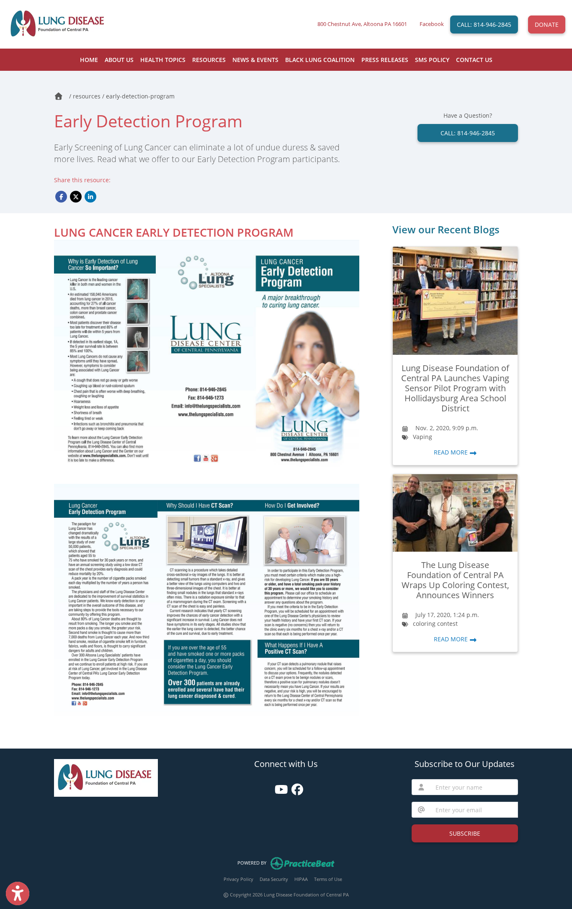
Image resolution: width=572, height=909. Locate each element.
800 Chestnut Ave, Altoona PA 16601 (362, 24)
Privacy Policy (238, 879)
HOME (89, 60)
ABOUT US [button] (119, 60)
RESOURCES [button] (209, 60)
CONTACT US (474, 60)
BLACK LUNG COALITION (320, 60)
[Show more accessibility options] (17, 893)
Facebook (432, 24)
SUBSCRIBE (464, 833)
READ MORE (451, 452)
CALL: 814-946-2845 (484, 24)
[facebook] (294, 786)
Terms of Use (328, 879)
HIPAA (301, 879)
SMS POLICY (432, 60)
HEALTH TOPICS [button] (163, 60)
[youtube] (278, 786)
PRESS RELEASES (384, 60)
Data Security (274, 879)
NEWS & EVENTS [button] (255, 60)
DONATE (547, 24)
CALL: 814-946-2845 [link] (468, 133)
